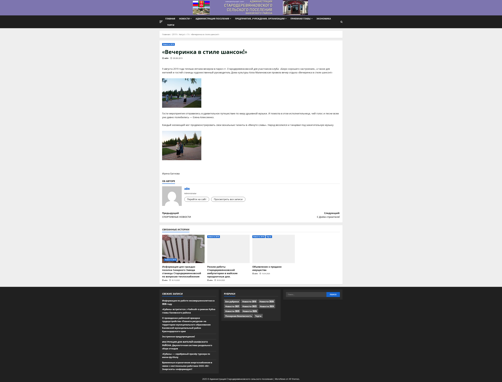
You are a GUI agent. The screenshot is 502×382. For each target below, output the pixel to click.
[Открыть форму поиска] (342, 21)
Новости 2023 (249, 306)
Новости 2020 (266, 301)
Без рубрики (232, 301)
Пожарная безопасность (238, 316)
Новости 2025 (232, 311)
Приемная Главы (300, 18)
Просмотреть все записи (228, 199)
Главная (170, 18)
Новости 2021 (232, 306)
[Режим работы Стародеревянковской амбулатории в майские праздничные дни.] (228, 249)
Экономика (323, 18)
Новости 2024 (267, 306)
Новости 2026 (250, 311)
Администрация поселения (212, 18)
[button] (161, 22)
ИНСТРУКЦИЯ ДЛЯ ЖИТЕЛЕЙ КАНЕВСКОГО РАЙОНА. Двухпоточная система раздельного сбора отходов (187, 345)
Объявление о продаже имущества (267, 268)
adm (166, 58)
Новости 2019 (168, 44)
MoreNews (280, 379)
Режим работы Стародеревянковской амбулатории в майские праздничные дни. (222, 271)
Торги (170, 25)
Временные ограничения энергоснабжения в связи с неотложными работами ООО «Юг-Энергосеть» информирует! (187, 366)
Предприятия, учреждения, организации (260, 18)
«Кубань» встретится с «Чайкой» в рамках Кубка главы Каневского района (188, 311)
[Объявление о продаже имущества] (273, 249)
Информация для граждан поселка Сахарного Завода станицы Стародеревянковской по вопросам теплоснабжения (181, 271)
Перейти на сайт (196, 199)
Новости (184, 18)
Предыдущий (176, 214)
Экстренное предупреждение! (178, 336)
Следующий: (328, 214)
